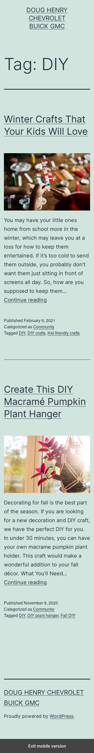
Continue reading (25, 300)
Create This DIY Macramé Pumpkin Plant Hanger (45, 401)
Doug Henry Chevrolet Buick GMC (47, 18)
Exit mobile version (47, 746)
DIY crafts (36, 333)
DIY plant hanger (42, 615)
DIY (22, 333)
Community (43, 327)
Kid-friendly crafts (64, 333)
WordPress (61, 716)
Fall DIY (68, 615)
